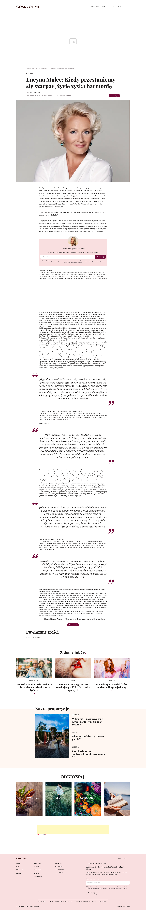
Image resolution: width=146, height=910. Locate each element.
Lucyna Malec (38, 637)
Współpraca (19, 869)
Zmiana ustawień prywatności (86, 901)
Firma (18, 863)
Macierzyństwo (38, 876)
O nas (112, 6)
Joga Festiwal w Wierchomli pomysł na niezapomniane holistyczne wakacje (79, 619)
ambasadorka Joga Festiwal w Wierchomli (74, 204)
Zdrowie (37, 68)
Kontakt (119, 6)
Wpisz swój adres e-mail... (93, 879)
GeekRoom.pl (126, 906)
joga (28, 637)
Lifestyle (36, 866)
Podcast (104, 6)
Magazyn (94, 6)
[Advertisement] (73, 829)
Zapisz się (100, 257)
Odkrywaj (37, 863)
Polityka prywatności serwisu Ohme (61, 901)
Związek (36, 873)
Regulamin (41, 901)
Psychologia (37, 869)
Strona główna (30, 68)
